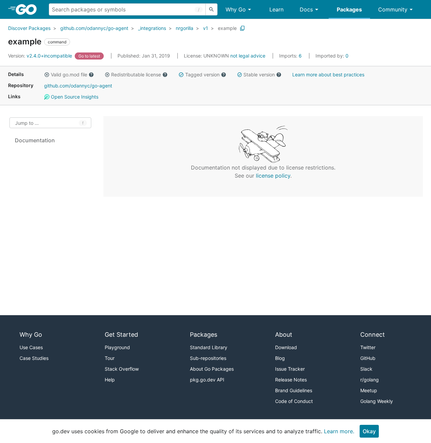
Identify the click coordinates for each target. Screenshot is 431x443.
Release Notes (291, 379)
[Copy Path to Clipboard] (242, 28)
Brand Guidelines (293, 390)
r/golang (369, 379)
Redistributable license (136, 74)
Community (392, 9)
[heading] (28, 9)
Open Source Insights (73, 97)
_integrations (152, 28)
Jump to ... (27, 123)
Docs (306, 9)
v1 (205, 28)
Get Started (121, 334)
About (283, 334)
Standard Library (208, 347)
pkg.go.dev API (207, 379)
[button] (46, 74)
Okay (369, 431)
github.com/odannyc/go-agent (94, 28)
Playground (117, 347)
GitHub (367, 358)
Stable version (259, 74)
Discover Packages (29, 28)
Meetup (368, 390)
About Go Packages (212, 369)
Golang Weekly (376, 401)
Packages (349, 9)
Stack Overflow (122, 369)
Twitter (367, 347)
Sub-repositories (208, 358)
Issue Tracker (290, 369)
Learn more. (339, 431)
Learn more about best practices (328, 74)
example (227, 28)
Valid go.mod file (69, 74)
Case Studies (34, 358)
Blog (280, 358)
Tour (109, 358)
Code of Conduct (294, 401)
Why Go (236, 9)
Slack (366, 369)
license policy (273, 175)
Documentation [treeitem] (35, 140)
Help (110, 379)
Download (286, 347)
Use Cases (31, 347)
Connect (372, 334)
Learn (276, 9)
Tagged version (202, 74)
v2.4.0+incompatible (40, 56)
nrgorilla (184, 28)
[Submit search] (211, 9)
